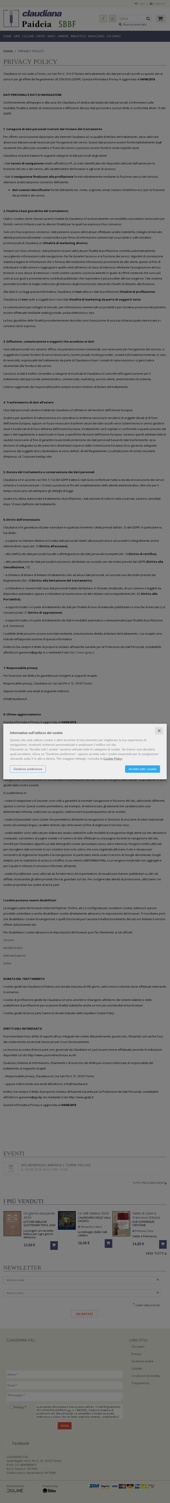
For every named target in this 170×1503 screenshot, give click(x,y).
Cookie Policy (112, 758)
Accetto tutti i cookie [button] (142, 769)
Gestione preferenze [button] (28, 769)
